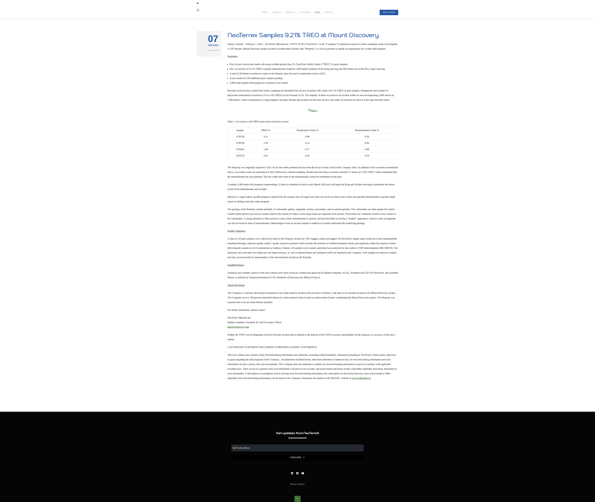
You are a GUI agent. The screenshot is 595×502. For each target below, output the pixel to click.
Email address (244, 448)
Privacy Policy (297, 484)
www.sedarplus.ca (361, 378)
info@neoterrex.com (238, 327)
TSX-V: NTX (206, 3)
